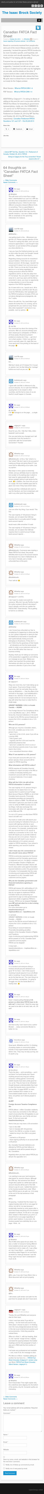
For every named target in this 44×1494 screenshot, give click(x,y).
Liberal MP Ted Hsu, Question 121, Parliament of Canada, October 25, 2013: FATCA (20, 153)
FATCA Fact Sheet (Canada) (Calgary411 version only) (23, 1359)
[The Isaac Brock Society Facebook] (35, 6)
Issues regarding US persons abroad (14, 41)
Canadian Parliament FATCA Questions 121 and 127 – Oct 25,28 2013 (18, 119)
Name (5, 1434)
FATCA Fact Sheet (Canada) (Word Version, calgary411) (22, 1363)
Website (6, 1449)
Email (5, 1442)
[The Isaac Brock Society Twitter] (41, 6)
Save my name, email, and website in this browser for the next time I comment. (21, 1460)
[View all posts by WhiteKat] (31, 39)
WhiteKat (27, 39)
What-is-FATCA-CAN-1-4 (23, 88)
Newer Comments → (10, 182)
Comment (7, 1413)
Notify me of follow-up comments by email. (20, 1465)
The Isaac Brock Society (22, 12)
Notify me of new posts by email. (17, 1468)
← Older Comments (10, 180)
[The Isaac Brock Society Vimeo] (38, 6)
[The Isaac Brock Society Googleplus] (33, 6)
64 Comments (31, 41)
